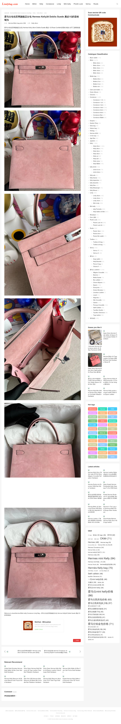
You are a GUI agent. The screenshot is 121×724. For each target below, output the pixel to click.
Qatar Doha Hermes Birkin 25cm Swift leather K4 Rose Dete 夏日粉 (95, 370)
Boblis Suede (97, 277)
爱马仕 (92, 256)
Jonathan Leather (98, 292)
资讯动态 (92, 318)
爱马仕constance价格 (112, 441)
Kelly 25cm (96, 146)
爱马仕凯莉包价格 (112, 413)
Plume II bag (97, 264)
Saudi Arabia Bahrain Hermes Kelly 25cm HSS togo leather (110, 520)
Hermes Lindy (92, 441)
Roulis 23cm (97, 233)
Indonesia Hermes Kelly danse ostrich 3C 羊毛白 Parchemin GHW (95, 348)
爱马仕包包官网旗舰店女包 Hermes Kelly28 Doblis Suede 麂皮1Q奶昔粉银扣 (42, 614)
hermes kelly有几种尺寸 (112, 445)
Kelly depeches (94, 180)
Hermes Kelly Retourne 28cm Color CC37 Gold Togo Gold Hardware (52, 680)
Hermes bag (112, 437)
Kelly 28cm (40, 13)
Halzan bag (93, 128)
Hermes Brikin (92, 545)
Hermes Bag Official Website (84, 710)
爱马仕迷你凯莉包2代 (112, 421)
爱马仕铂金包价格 (92, 413)
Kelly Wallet (96, 164)
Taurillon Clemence (99, 312)
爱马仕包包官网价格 (98, 710)
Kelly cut (95, 156)
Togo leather (97, 315)
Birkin (34, 4)
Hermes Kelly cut (112, 453)
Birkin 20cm (96, 63)
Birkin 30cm (96, 68)
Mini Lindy (96, 203)
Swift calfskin (112, 417)
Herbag (92, 131)
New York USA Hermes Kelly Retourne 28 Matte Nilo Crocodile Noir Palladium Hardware (33, 680)
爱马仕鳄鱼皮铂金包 (92, 449)
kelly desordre (94, 183)
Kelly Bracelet (97, 261)
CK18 (102, 421)
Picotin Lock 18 (97, 222)
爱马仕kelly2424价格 (110, 710)
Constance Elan (98, 115)
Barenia (95, 275)
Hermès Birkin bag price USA (17, 23)
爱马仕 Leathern (95, 270)
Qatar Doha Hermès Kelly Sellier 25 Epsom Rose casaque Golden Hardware (110, 336)
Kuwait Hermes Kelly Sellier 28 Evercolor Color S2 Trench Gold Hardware (71, 680)
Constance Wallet (98, 117)
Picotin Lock (78, 4)
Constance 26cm (98, 112)
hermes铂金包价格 (112, 433)
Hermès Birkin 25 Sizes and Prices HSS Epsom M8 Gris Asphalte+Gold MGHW (95, 509)
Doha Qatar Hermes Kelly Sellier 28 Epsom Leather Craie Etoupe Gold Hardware (52, 670)
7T (90, 535)
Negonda (96, 297)
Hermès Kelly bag (102, 413)
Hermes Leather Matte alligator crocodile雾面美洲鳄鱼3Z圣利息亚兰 (110, 474)
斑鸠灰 (103, 449)
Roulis (95, 4)
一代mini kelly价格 (92, 421)
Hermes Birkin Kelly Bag (56, 710)
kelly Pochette (97, 209)
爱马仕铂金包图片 (93, 626)
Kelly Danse (93, 178)
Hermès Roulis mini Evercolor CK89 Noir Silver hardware (95, 486)
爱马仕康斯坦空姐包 (92, 425)
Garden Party (94, 123)
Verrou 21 (96, 253)
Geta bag (92, 126)
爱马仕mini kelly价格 (92, 409)
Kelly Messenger (95, 188)
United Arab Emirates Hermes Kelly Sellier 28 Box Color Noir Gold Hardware (13, 670)
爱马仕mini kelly (102, 429)
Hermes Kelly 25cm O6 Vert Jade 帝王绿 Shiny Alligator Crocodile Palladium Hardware (95, 475)
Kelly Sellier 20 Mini (99, 212)
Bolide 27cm (97, 81)
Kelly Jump (96, 161)
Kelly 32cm (96, 151)
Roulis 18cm (97, 231)
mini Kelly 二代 (102, 457)
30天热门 (46, 716)
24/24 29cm (96, 172)
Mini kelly (67, 4)
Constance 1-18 (98, 100)
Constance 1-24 (98, 102)
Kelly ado (92, 175)
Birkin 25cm (96, 65)
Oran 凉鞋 (93, 217)
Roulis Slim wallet (98, 236)
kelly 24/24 (93, 167)
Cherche (92, 95)
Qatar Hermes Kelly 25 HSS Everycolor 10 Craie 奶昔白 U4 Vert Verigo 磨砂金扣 (110, 381)
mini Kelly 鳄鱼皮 (104, 570)
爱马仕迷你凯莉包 (102, 425)
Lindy (59, 4)
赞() (76, 640)
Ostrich (95, 302)
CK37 (90, 539)
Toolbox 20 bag (97, 242)
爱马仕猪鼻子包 (112, 425)
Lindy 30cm (96, 198)
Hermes (102, 417)
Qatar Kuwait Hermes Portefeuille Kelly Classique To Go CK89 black (110, 486)
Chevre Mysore (97, 282)
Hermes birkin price (31, 710)
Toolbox (92, 239)
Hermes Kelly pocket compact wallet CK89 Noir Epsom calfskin (110, 392)
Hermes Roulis (112, 449)
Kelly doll (96, 159)
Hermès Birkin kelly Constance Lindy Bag (20, 13)
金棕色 (112, 457)
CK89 (112, 409)
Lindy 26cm (96, 195)
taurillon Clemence (103, 445)
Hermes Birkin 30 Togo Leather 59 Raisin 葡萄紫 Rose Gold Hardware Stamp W (110, 359)
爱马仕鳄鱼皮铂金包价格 (92, 445)
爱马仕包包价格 (10, 710)
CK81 (96, 539)
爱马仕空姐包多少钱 (102, 437)
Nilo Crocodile (97, 300)
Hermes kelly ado (60, 713)
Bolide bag (93, 76)
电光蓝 (93, 457)
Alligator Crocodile (98, 272)
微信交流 (63, 716)
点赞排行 (69, 716)
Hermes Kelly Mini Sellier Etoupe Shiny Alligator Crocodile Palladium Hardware (95, 393)
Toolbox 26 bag (97, 244)
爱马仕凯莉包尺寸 (102, 453)
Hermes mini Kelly (102, 409)
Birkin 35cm (96, 70)
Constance (50, 4)
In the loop (93, 136)
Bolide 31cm (97, 84)
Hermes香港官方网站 (43, 710)
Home (27, 4)
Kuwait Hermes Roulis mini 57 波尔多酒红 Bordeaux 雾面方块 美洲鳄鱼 (110, 497)
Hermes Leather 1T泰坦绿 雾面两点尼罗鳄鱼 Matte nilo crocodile (95, 520)
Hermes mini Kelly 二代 (102, 441)
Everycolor (96, 287)
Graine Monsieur (98, 290)
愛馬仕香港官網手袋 (20, 710)
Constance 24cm (98, 110)
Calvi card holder (95, 90)
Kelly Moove (93, 190)
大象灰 (112, 429)
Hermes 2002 (94, 133)
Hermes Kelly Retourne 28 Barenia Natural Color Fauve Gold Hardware (13, 680)
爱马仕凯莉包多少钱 (92, 417)
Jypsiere (92, 141)
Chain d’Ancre (94, 92)
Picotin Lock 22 (97, 225)
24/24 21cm (96, 169)
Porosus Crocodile (98, 305)
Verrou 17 (96, 250)
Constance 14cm (98, 105)
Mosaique (93, 215)
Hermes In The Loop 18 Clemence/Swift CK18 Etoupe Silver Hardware (110, 509)
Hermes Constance (92, 437)
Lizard (95, 295)
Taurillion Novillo (98, 310)
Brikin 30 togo (102, 433)
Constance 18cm (98, 107)
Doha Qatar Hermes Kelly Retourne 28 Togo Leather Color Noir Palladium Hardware (33, 670)
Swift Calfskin (97, 307)
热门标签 (75, 716)
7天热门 (52, 716)
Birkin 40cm (96, 73)
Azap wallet (96, 259)
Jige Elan (92, 138)
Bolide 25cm (97, 79)
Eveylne (92, 121)
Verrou (88, 4)
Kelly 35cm (96, 154)
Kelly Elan (93, 185)
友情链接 (57, 716)
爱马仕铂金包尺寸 (92, 429)
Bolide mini (96, 86)
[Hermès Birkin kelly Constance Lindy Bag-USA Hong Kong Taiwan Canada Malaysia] (9, 4)
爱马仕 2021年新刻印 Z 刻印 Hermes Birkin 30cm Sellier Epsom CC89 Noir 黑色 (95, 381)
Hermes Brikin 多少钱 (93, 453)
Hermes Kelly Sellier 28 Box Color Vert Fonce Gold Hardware (72, 670)
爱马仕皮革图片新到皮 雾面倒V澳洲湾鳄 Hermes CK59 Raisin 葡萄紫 (95, 496)
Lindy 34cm (96, 200)
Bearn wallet (93, 58)
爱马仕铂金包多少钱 (92, 433)
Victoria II (96, 266)
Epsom (95, 285)
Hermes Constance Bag (70, 710)
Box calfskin (96, 280)
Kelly (41, 4)
